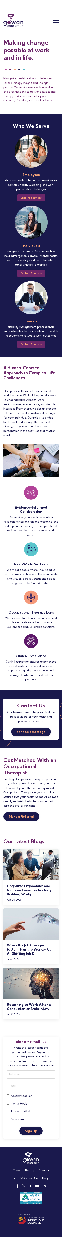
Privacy (29, 1170)
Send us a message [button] (31, 732)
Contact (44, 1170)
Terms (17, 1170)
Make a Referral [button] (21, 816)
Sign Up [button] (31, 1131)
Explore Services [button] (31, 197)
